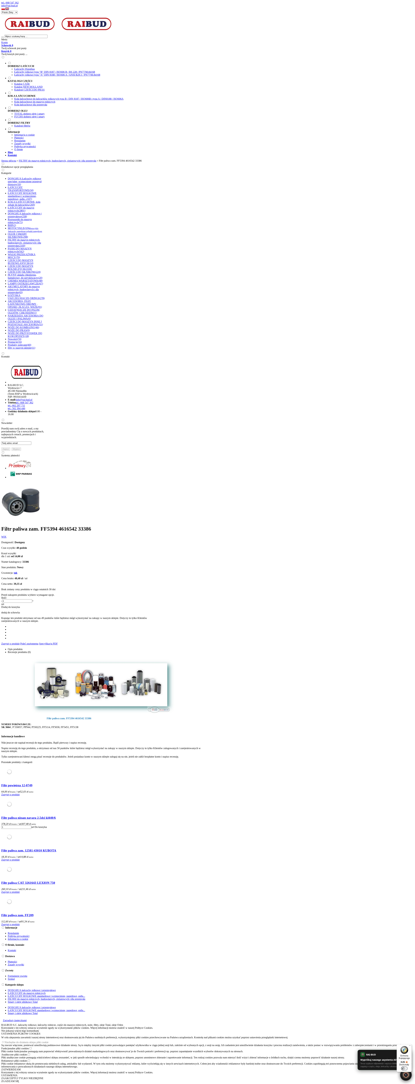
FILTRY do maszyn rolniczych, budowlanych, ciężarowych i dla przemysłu (46, 999)
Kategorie (6, 173)
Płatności (19, 137)
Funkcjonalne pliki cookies (15, 1048)
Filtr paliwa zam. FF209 (17, 915)
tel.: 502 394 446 (16, 408)
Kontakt (5, 356)
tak (15, 572)
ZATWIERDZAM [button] (11, 1069)
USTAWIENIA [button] (9, 1075)
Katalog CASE (22, 84)
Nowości (14, 339)
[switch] (404, 1068)
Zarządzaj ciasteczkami (15, 1020)
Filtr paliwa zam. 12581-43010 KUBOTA (28, 850)
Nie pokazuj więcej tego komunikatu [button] (20, 1030)
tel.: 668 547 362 (10, 2)
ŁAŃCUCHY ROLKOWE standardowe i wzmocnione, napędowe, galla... (46, 996)
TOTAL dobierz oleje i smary (29, 113)
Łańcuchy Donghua (24, 69)
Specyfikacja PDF (48, 643)
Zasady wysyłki (22, 143)
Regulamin (19, 140)
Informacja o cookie (24, 134)
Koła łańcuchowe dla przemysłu (30, 104)
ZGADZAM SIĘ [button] (10, 1081)
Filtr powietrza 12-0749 (16, 785)
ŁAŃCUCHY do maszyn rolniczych (27, 993)
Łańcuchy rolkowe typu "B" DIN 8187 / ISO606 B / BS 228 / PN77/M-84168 (54, 72)
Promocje (15, 342)
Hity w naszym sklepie (21, 347)
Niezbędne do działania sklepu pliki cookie (26, 1042)
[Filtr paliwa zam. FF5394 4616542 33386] (21, 521)
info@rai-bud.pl (9, 5)
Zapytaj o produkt (10, 643)
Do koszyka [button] (41, 827)
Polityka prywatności (25, 146)
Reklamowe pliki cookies (14, 1060)
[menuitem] (126, 68)
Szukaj (11, 978)
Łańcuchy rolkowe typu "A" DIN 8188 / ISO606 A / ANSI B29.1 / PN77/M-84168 (57, 74)
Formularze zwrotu (17, 976)
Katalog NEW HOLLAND (28, 86)
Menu (4, 39)
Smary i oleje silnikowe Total (23, 1002)
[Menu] (410, 1046)
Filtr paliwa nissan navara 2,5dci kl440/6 (28, 817)
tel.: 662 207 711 (16, 405)
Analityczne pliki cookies (14, 1054)
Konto (4, 42)
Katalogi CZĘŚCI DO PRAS (29, 89)
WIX (3, 536)
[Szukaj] (2, 37)
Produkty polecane (19, 345)
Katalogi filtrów (22, 125)
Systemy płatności (10, 455)
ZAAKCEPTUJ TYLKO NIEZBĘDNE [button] (22, 1078)
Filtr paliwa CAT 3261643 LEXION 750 (28, 882)
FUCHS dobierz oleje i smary (29, 116)
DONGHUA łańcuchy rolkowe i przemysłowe (32, 990)
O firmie (18, 149)
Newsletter (6, 423)
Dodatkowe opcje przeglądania (17, 167)
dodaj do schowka (10, 612)
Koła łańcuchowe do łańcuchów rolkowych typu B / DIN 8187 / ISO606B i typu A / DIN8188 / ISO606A (69, 98)
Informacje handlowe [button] (13, 736)
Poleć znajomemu (29, 643)
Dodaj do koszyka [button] (10, 607)
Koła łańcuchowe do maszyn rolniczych (34, 101)
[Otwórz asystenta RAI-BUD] (406, 1075)
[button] (3, 9)
